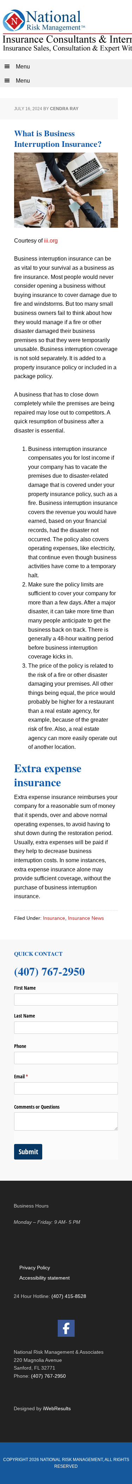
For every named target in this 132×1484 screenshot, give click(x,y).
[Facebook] (66, 1328)
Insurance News (86, 918)
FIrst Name (25, 987)
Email (29, 1076)
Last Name (24, 1015)
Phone (20, 1046)
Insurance (54, 918)
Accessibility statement (44, 1278)
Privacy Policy (34, 1267)
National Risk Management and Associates (66, 29)
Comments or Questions (36, 1106)
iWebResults (57, 1408)
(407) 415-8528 (68, 1296)
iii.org (51, 241)
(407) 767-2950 (48, 1376)
